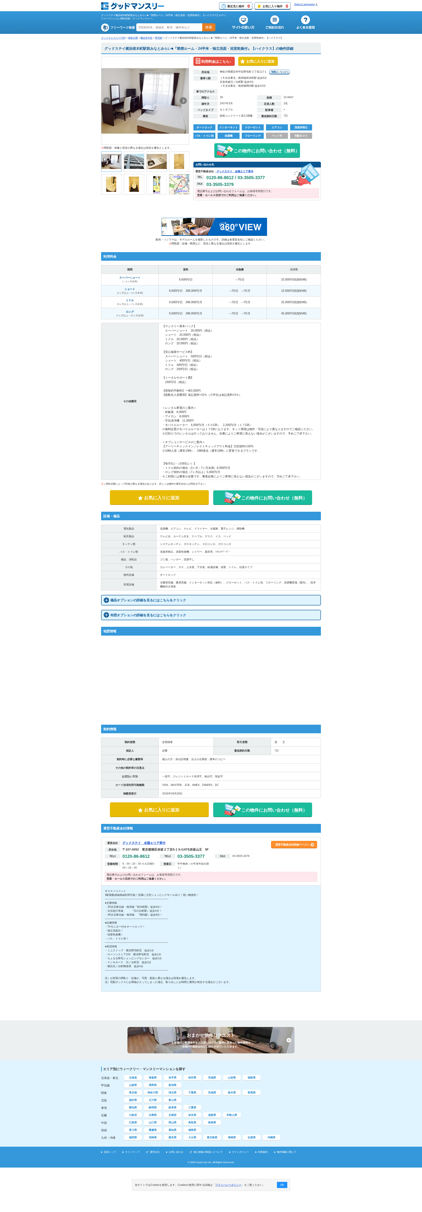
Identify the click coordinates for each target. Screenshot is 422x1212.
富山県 (172, 1100)
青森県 (153, 1077)
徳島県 (192, 1129)
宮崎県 (153, 1137)
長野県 (153, 1085)
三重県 (192, 1107)
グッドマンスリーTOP (113, 38)
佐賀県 (252, 1137)
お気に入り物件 (275, 6)
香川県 (133, 1129)
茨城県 (212, 1092)
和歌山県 (232, 1115)
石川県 (153, 1100)
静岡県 (153, 1107)
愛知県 (133, 1107)
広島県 (133, 1122)
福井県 (133, 1100)
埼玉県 (172, 1092)
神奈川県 (133, 38)
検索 (208, 27)
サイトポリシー (240, 1152)
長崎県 (232, 1137)
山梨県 (133, 1085)
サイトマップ (132, 1152)
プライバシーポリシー (228, 1184)
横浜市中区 (146, 38)
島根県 (212, 1122)
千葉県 (192, 1092)
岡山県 (172, 1122)
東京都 (133, 1092)
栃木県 (232, 1092)
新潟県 (172, 1085)
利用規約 (263, 1152)
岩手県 (172, 1077)
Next (183, 100)
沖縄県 (271, 1137)
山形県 (232, 1077)
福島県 (252, 1077)
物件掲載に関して (286, 1152)
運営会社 (155, 1152)
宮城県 (212, 1077)
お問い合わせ (176, 1152)
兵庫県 (153, 1115)
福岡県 (133, 1137)
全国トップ (110, 1152)
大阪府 (133, 1115)
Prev (106, 100)
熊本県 (172, 1137)
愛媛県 (153, 1129)
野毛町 (158, 38)
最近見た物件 (238, 6)
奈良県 (192, 1115)
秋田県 (192, 1077)
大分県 (192, 1137)
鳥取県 (192, 1122)
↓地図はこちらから (279, 72)
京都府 (172, 1115)
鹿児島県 (212, 1137)
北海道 (133, 1077)
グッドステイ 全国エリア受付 (234, 171)
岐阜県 (172, 1107)
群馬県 (252, 1092)
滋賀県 (212, 1115)
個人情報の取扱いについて (208, 1152)
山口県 (153, 1122)
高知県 (172, 1129)
